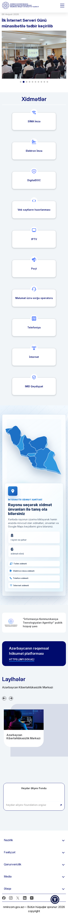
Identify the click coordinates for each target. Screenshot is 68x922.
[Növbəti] (11, 698)
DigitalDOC (34, 180)
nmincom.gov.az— (15, 907)
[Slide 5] (32, 82)
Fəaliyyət (9, 852)
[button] (14, 436)
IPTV (34, 239)
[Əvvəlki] (4, 698)
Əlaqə (7, 888)
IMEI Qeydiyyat (34, 386)
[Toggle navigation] (62, 5)
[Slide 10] (47, 82)
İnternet (34, 356)
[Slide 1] (20, 82)
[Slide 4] (29, 82)
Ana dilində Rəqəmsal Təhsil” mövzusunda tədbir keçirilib (28, 23)
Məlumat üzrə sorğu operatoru (34, 298)
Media (8, 876)
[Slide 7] (38, 82)
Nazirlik (8, 840)
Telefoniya (34, 327)
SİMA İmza (34, 121)
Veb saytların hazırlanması (34, 209)
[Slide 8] (41, 82)
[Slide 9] (44, 82)
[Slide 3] (27, 82)
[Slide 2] (24, 82)
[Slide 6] (35, 82)
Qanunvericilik (12, 864)
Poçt (34, 268)
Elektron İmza (34, 150)
